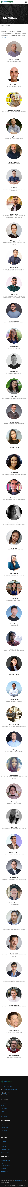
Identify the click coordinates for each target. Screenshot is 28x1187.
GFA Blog (3, 1105)
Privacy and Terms (21, 1185)
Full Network (4, 1124)
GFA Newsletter (4, 1114)
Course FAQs (4, 1144)
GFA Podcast (4, 1108)
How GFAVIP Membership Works (8, 1185)
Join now (3, 37)
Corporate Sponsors (5, 1149)
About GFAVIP (4, 1141)
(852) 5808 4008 (8, 1086)
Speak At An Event (5, 1152)
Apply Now (3, 1168)
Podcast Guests (4, 1127)
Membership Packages (6, 1165)
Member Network (5, 1133)
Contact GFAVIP (4, 1171)
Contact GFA (4, 1116)
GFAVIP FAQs (4, 1146)
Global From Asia (18, 1180)
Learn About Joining (5, 1160)
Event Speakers (4, 1130)
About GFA (3, 1103)
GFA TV (2, 1111)
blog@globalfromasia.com (10, 1089)
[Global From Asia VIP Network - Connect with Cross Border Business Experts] (7, 2)
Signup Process (4, 1163)
